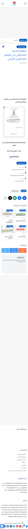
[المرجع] (14, 3)
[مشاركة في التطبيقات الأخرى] (5, 198)
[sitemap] (5, 526)
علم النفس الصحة (19, 181)
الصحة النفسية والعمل (18, 170)
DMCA (24, 462)
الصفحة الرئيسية (22, 454)
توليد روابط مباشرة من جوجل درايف (17, 470)
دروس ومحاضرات (21, 47)
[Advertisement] (14, 23)
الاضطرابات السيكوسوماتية (17, 175)
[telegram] (14, 526)
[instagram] (17, 526)
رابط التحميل (14, 156)
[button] (19, 198)
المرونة (16, 40)
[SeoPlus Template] (22, 523)
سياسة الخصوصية (21, 459)
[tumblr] (11, 526)
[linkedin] (8, 526)
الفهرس (24, 465)
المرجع (6, 523)
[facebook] (26, 526)
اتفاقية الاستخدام (21, 457)
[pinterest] (20, 526)
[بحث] (3, 3)
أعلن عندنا (23, 467)
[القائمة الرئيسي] (25, 3)
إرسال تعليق (21, 257)
